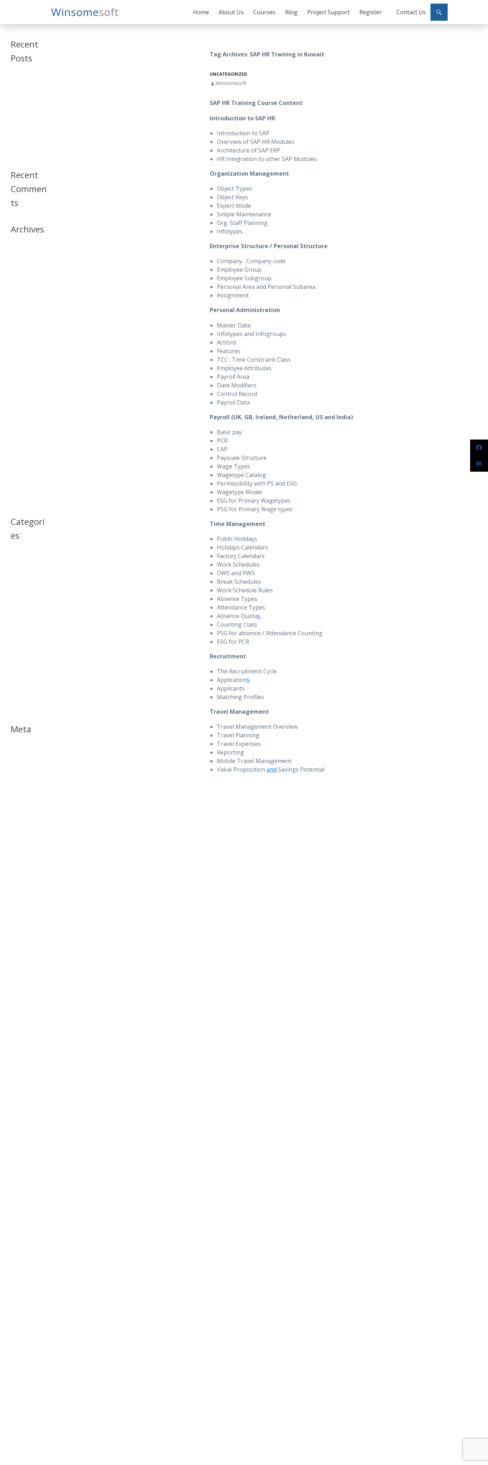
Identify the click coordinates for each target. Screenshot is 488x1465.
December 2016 (27, 458)
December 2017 (27, 355)
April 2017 (21, 423)
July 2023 (20, 260)
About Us (231, 12)
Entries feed (23, 760)
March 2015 (22, 500)
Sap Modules (24, 676)
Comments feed (27, 769)
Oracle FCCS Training (23, 135)
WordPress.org (26, 777)
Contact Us (411, 12)
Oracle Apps (23, 641)
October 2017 (25, 372)
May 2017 (20, 415)
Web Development (24, 704)
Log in (17, 751)
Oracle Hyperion (27, 650)
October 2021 (25, 269)
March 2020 (22, 295)
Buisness (20, 575)
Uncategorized (228, 74)
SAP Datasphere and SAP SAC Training (27, 87)
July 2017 (20, 398)
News (16, 633)
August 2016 (23, 475)
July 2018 (20, 329)
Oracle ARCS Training (23, 120)
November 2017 (27, 363)
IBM (14, 624)
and (272, 769)
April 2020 (21, 286)
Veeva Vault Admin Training (26, 105)
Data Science (23, 592)
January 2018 (24, 346)
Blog (291, 12)
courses (19, 584)
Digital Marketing (28, 616)
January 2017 (24, 449)
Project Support (328, 12)
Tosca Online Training (24, 150)
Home (201, 12)
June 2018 (20, 338)
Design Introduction (23, 604)
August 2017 (23, 389)
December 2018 (27, 320)
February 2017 (25, 440)
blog (15, 566)
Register (370, 12)
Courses (264, 12)
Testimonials (23, 684)
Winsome (85, 12)
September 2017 (27, 380)
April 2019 (21, 303)
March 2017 (22, 432)
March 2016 (22, 492)
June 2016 (20, 483)
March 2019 (22, 312)
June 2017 (20, 406)
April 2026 (21, 252)
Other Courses (25, 659)
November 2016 (27, 466)
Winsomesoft (231, 83)
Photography (24, 667)
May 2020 (20, 278)
